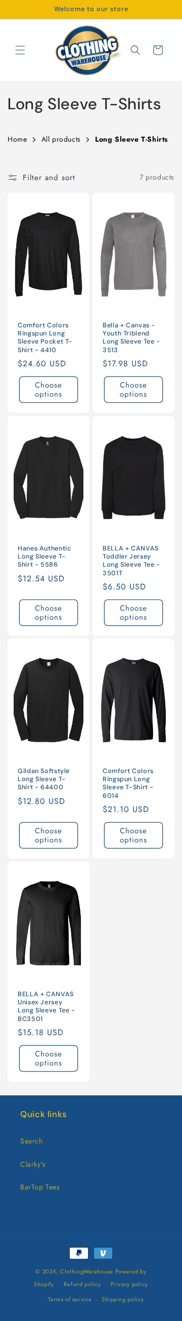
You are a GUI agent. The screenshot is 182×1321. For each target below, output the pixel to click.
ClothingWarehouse (86, 1271)
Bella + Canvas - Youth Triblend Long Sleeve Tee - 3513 (131, 337)
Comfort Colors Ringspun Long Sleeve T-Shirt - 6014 (128, 783)
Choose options (48, 389)
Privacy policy (129, 1284)
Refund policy (82, 1284)
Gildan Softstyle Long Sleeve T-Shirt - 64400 (44, 779)
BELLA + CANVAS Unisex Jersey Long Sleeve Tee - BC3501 (46, 1006)
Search (31, 1141)
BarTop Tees (40, 1187)
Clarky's (33, 1164)
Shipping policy (123, 1299)
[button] (20, 50)
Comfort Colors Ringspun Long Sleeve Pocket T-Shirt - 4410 (45, 337)
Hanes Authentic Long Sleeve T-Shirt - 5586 (44, 556)
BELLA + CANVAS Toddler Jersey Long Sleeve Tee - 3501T (131, 560)
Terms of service (70, 1299)
